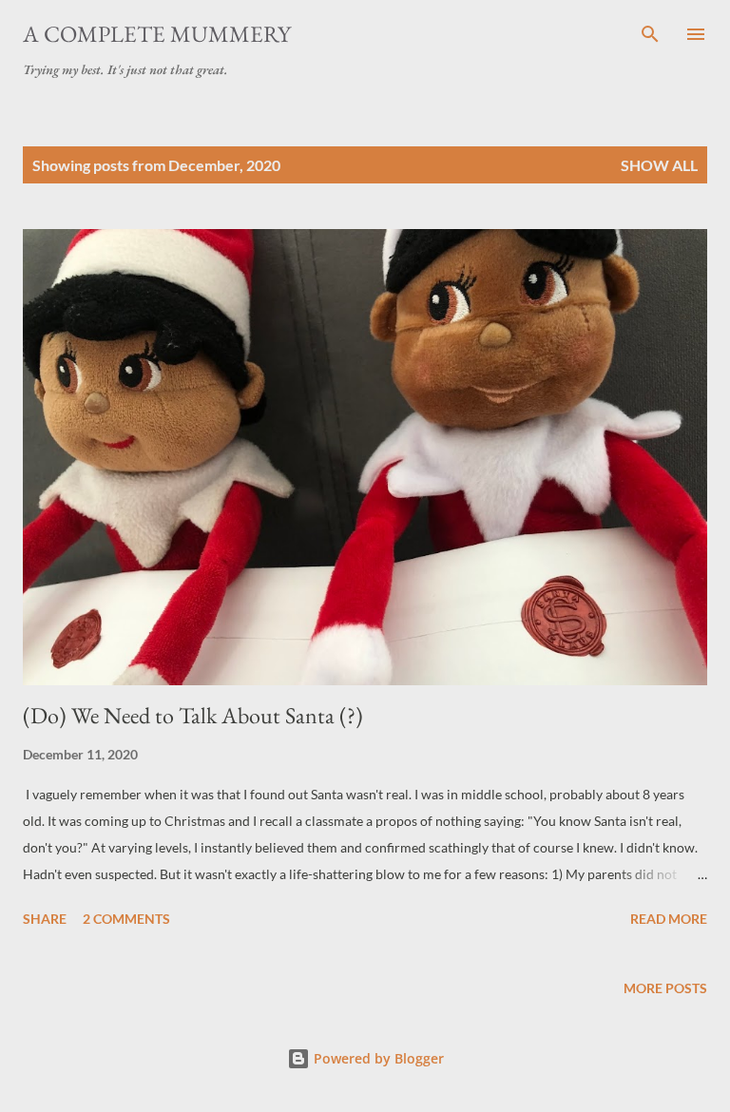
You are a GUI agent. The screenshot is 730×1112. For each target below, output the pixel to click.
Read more (668, 919)
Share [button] (45, 919)
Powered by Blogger (377, 1058)
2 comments (126, 919)
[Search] (650, 34)
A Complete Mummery (157, 33)
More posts (665, 988)
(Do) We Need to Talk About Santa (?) (193, 715)
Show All (659, 165)
